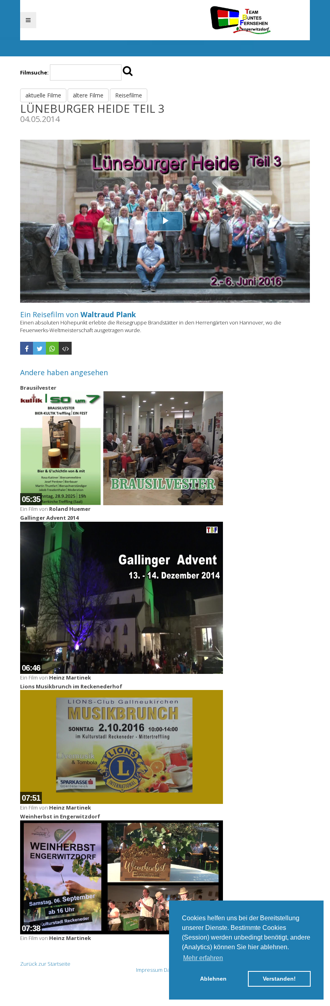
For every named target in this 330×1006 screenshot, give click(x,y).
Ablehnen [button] (213, 978)
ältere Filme (88, 95)
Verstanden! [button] (279, 978)
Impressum (149, 969)
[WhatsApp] (52, 348)
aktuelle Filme (43, 95)
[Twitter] (39, 348)
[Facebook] (26, 348)
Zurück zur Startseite (45, 963)
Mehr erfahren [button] (203, 957)
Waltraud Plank (108, 314)
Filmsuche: (34, 72)
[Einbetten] (65, 348)
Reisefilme (128, 95)
